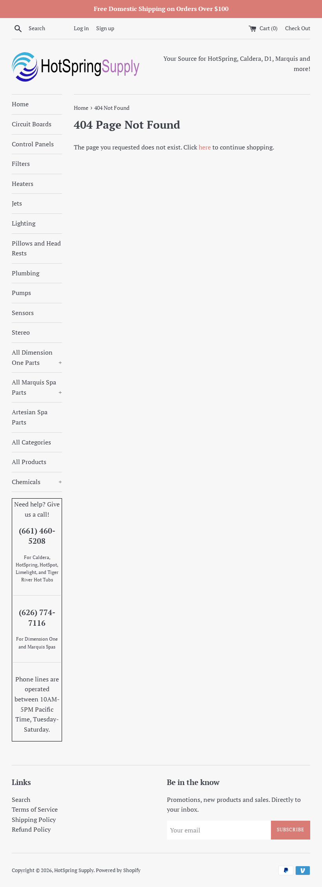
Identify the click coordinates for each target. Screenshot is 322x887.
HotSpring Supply (73, 870)
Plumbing (25, 273)
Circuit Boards (31, 124)
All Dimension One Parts (37, 357)
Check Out (297, 28)
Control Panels (33, 144)
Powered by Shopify (118, 870)
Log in (81, 28)
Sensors (23, 312)
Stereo (21, 332)
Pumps (21, 292)
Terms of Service (35, 809)
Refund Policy (31, 829)
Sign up (105, 28)
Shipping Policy (34, 819)
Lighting (23, 223)
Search (21, 799)
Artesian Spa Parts (30, 417)
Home (20, 104)
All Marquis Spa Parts (37, 387)
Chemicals (37, 481)
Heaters (22, 183)
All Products (29, 461)
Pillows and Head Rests (36, 248)
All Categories (31, 442)
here (205, 147)
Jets (17, 203)
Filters (21, 163)
